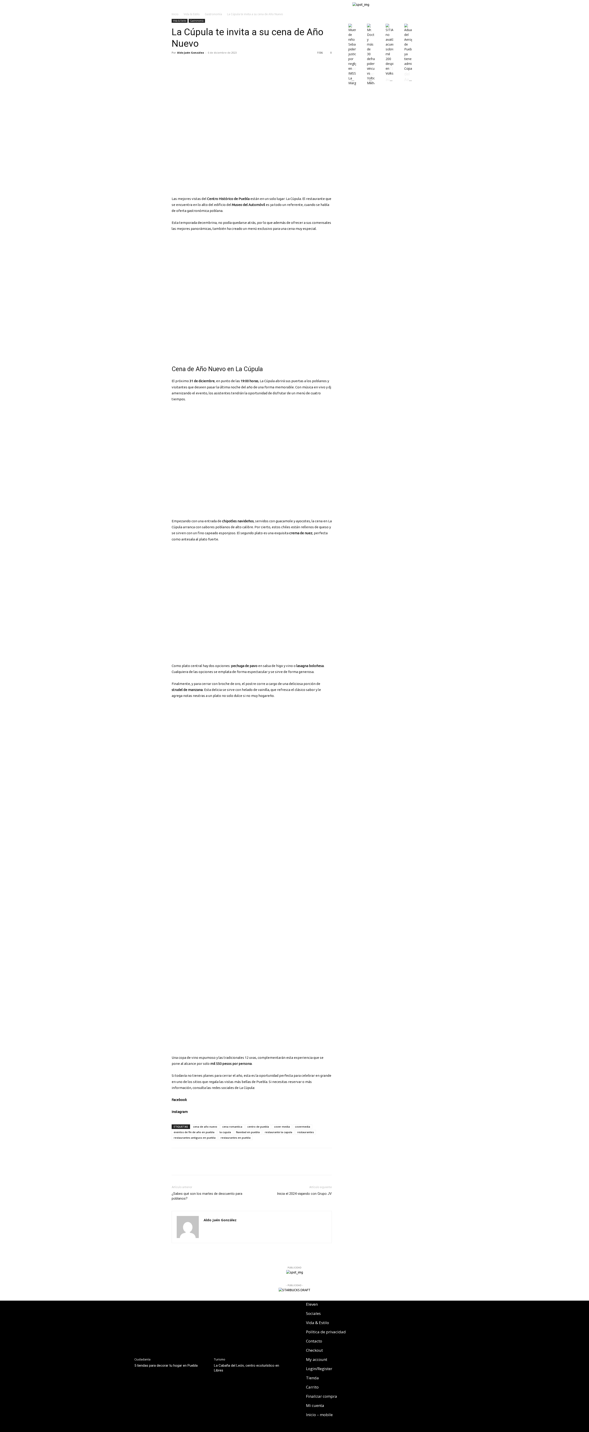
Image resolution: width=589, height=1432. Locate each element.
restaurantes (305, 1132)
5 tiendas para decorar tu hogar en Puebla (166, 1365)
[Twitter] (186, 63)
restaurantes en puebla (236, 1137)
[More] (208, 63)
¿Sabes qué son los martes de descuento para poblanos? (207, 1196)
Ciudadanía (142, 1359)
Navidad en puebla (248, 1132)
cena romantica (232, 1126)
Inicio (175, 14)
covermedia (302, 1126)
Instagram (180, 1112)
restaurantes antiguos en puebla (195, 1137)
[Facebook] (176, 63)
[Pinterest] (197, 63)
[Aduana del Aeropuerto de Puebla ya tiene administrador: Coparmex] (408, 68)
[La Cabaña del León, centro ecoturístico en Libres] (251, 1327)
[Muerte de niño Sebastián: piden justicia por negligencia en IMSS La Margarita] (352, 83)
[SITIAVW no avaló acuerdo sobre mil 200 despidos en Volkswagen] (389, 73)
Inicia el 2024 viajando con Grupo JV (304, 1194)
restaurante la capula (278, 1132)
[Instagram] (380, 1306)
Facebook (179, 1100)
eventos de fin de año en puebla (194, 1132)
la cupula (225, 1132)
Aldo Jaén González (190, 52)
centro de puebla (258, 1126)
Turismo (219, 1359)
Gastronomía (213, 14)
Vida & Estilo (192, 14)
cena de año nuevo (205, 1126)
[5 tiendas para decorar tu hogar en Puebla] (171, 1327)
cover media (282, 1126)
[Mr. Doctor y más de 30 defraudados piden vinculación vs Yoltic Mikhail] (371, 83)
